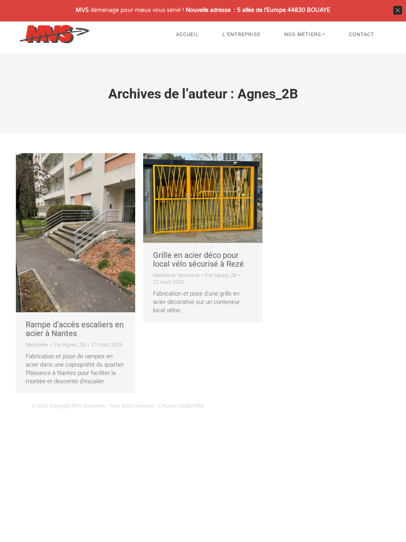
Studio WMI (191, 406)
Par (69, 345)
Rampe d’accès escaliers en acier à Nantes (75, 329)
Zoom (65, 233)
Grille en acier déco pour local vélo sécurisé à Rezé (198, 259)
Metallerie (37, 345)
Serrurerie (188, 275)
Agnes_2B (267, 94)
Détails (86, 233)
